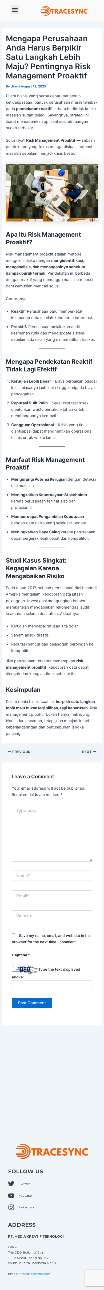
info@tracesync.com (34, 1274)
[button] (15, 9)
